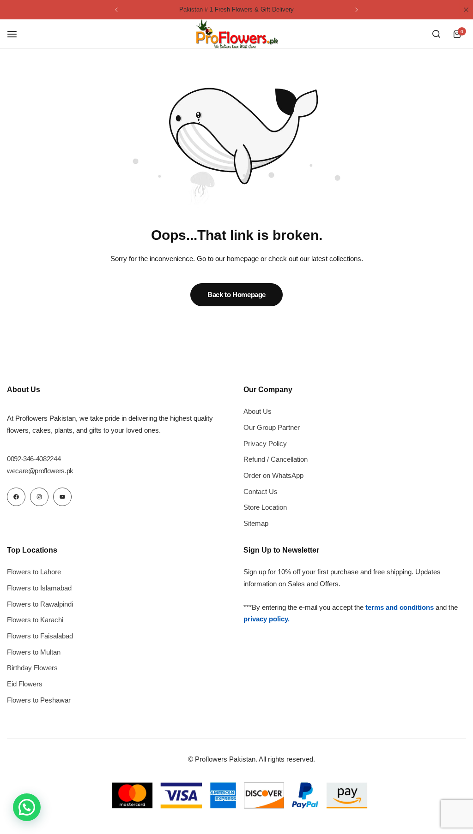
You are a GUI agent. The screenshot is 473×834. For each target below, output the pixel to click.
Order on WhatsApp (273, 475)
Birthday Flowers (32, 668)
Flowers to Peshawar (39, 700)
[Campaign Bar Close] (466, 9)
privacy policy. (266, 619)
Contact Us (260, 491)
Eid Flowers (24, 684)
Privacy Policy (265, 443)
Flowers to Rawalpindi (40, 604)
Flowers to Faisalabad (40, 636)
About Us (257, 411)
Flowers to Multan (34, 652)
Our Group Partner (271, 427)
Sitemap (255, 523)
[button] (116, 10)
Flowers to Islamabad (39, 588)
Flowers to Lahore (34, 572)
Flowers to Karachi (35, 620)
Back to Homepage (236, 294)
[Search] (436, 34)
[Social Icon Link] (16, 497)
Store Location (265, 507)
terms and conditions (399, 607)
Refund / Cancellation (275, 459)
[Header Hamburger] (16, 34)
